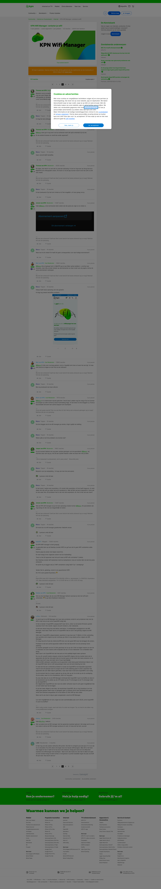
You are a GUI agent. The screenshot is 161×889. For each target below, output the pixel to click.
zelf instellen (70, 119)
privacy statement (62, 114)
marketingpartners (91, 107)
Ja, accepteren (93, 125)
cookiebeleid (103, 112)
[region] (81, 109)
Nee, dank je (68, 125)
